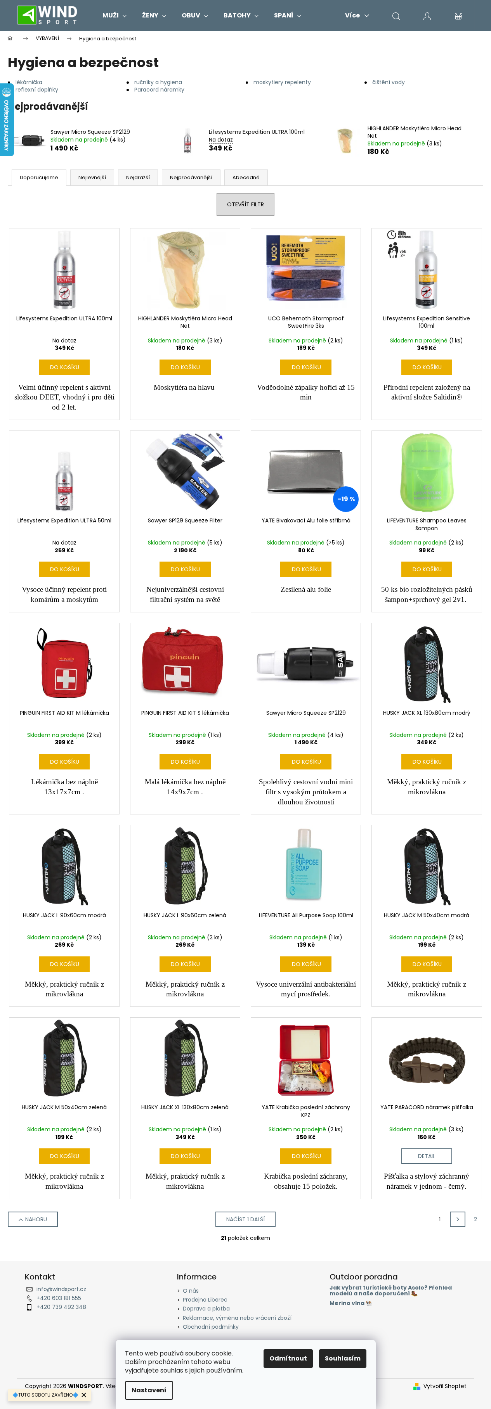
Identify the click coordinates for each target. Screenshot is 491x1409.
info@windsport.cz (61, 1289)
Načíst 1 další (245, 1219)
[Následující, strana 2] (457, 1219)
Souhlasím (343, 1358)
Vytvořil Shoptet (445, 1386)
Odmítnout (288, 1358)
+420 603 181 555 (58, 1298)
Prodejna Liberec (205, 1300)
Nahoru (36, 1219)
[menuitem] (114, 15)
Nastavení (149, 1390)
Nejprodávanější (191, 177)
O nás (191, 1291)
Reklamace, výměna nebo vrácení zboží (237, 1318)
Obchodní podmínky (211, 1327)
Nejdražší (138, 177)
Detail (426, 1156)
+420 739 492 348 (61, 1307)
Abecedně (246, 177)
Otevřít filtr (245, 204)
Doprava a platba (206, 1308)
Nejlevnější (92, 177)
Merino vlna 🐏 (351, 1303)
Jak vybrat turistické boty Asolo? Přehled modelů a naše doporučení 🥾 (391, 1291)
